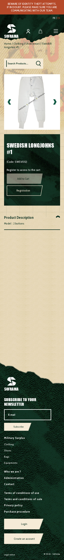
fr (54, 18)
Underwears (33, 43)
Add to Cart (23, 178)
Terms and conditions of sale (23, 499)
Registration (23, 190)
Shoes (7, 450)
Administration (14, 478)
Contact (9, 484)
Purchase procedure (17, 511)
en (58, 18)
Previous (9, 102)
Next (55, 102)
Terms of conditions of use (21, 493)
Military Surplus (14, 438)
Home (7, 43)
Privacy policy (13, 505)
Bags (6, 456)
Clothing (18, 43)
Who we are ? (12, 471)
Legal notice (9, 554)
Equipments (11, 462)
